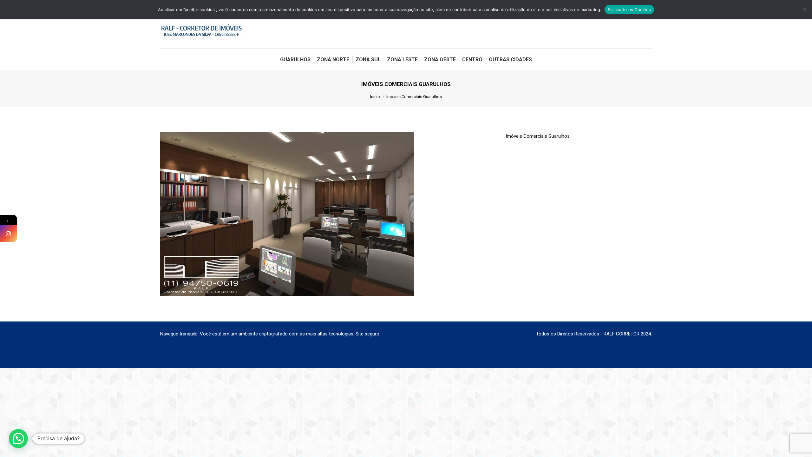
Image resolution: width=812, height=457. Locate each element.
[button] (18, 438)
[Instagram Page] (8, 233)
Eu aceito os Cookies (629, 9)
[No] (804, 9)
